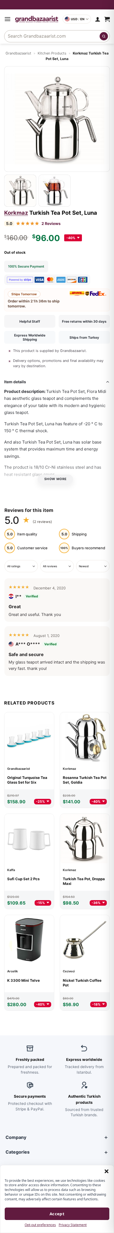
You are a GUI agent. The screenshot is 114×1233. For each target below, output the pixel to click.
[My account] (97, 19)
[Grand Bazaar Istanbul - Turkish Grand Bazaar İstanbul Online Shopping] (36, 19)
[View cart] (107, 19)
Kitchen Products (52, 53)
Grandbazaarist (18, 53)
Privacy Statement (73, 1224)
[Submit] (104, 36)
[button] (106, 1171)
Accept (57, 1213)
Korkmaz (16, 212)
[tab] (20, 191)
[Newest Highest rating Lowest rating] (93, 566)
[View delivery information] (57, 4)
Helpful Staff (29, 321)
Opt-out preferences (40, 1224)
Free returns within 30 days (84, 321)
